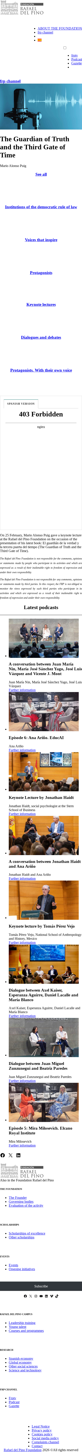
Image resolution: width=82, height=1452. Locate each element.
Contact (37, 1446)
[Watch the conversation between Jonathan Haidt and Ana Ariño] (44, 835)
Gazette (76, 63)
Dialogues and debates (41, 337)
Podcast (76, 59)
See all (41, 174)
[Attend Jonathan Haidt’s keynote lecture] (44, 771)
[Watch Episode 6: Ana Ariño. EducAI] (44, 711)
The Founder (18, 1197)
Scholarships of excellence (27, 1233)
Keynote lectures (41, 304)
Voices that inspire (41, 240)
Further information (22, 690)
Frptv (12, 1398)
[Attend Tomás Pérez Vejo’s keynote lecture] (44, 900)
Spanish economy (21, 1358)
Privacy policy (42, 1430)
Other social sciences (23, 1366)
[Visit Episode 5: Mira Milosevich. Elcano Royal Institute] (44, 1102)
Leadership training (22, 1323)
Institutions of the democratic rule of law (41, 207)
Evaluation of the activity (26, 1205)
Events (13, 1265)
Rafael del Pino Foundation (23, 1450)
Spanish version (21, 403)
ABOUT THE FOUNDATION (60, 28)
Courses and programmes (26, 1330)
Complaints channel (45, 1442)
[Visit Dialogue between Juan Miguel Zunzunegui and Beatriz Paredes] (44, 1037)
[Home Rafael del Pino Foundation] (22, 14)
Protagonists (41, 272)
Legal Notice (41, 1426)
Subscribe (41, 1286)
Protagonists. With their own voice (41, 370)
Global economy (20, 1362)
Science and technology (25, 1370)
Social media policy (45, 1438)
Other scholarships (21, 1237)
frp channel (45, 32)
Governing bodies (21, 1201)
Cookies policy (42, 1434)
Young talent (17, 1327)
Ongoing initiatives (22, 1269)
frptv (74, 55)
